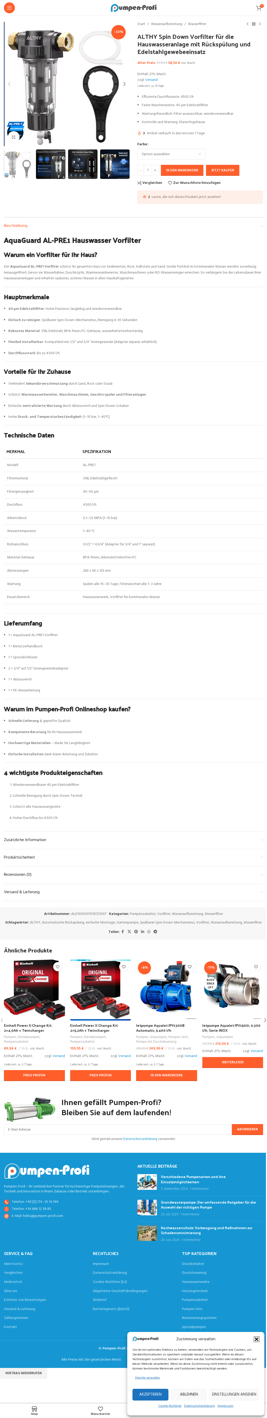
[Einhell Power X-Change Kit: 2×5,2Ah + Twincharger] (100, 990)
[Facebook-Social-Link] (123, 932)
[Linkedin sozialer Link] (142, 932)
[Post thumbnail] (147, 1183)
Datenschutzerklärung (199, 1406)
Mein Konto (13, 1264)
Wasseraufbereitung (166, 24)
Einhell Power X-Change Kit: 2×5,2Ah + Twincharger (94, 1028)
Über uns (10, 1291)
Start (141, 24)
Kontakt (10, 1327)
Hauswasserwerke (196, 1282)
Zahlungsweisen (16, 1318)
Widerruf (99, 1300)
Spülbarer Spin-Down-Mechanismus (167, 923)
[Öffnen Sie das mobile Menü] (9, 8)
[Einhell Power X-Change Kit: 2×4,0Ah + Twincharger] (34, 990)
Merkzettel (13, 1282)
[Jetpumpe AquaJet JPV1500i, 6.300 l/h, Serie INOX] (232, 990)
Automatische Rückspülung (63, 923)
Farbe (142, 144)
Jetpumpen (158, 1037)
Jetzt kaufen (222, 170)
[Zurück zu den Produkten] (254, 24)
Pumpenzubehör (143, 914)
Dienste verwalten (147, 1377)
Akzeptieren (150, 1394)
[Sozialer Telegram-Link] (155, 932)
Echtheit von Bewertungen (25, 1300)
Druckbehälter (193, 1264)
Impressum (225, 1406)
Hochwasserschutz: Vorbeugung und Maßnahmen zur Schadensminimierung (206, 1230)
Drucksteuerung (194, 1273)
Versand (151, 80)
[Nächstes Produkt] (260, 24)
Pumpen (10, 1037)
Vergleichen (13, 1273)
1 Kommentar (199, 1189)
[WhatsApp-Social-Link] (149, 932)
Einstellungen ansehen (234, 1394)
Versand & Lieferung (19, 1309)
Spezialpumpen (194, 1327)
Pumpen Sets (178, 1037)
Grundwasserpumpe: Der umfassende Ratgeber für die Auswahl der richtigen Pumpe (208, 1205)
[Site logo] (133, 8)
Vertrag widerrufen (23, 1373)
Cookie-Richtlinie (169, 1406)
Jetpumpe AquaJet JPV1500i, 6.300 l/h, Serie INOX (231, 1028)
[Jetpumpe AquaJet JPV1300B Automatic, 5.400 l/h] (166, 990)
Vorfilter (163, 914)
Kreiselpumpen (29, 1037)
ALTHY (35, 923)
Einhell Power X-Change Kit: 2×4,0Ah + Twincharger (28, 1028)
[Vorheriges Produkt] (247, 24)
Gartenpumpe (127, 923)
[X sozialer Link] (129, 932)
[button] (256, 1339)
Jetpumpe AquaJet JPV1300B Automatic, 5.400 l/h (160, 1028)
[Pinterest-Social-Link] (136, 932)
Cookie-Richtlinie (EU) (110, 1282)
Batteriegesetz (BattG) (111, 1309)
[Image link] (47, 1171)
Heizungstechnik (195, 1291)
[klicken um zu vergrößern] (14, 137)
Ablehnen (189, 1394)
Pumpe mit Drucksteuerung (156, 1042)
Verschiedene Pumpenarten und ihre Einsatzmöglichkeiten (193, 1179)
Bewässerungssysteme (199, 1318)
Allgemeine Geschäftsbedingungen (120, 1291)
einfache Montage (100, 923)
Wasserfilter (197, 24)
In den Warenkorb (182, 170)
